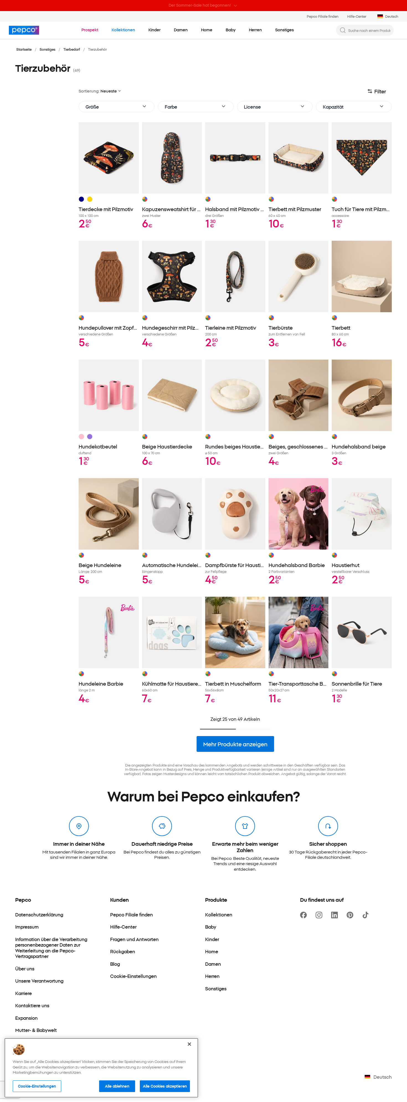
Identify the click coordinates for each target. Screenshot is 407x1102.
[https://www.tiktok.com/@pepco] (366, 915)
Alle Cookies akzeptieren (165, 1085)
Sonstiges (47, 49)
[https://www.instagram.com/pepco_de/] (320, 915)
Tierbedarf (71, 49)
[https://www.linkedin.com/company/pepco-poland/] (335, 915)
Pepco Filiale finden (322, 16)
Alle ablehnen (117, 1085)
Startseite (24, 49)
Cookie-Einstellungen (37, 1085)
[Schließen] (189, 1044)
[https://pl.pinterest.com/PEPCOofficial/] (351, 915)
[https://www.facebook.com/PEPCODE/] (304, 915)
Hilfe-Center (356, 16)
